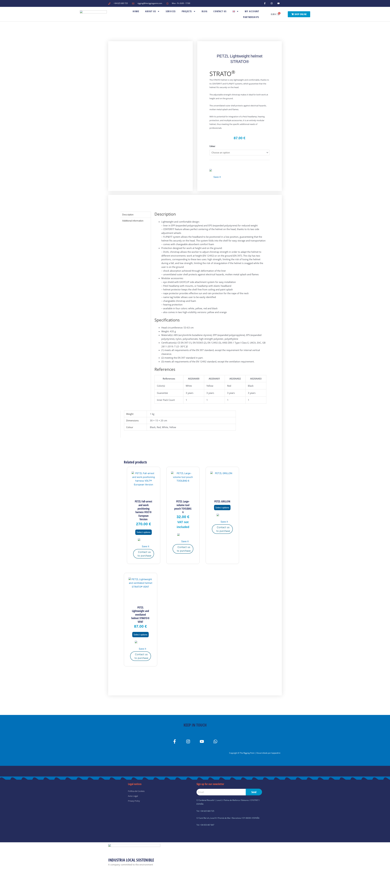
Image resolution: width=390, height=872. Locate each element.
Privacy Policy (134, 800)
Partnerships (251, 17)
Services (171, 11)
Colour (212, 146)
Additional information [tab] (132, 220)
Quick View (144, 495)
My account (252, 11)
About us (150, 11)
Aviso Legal (133, 796)
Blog (204, 11)
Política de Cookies (136, 791)
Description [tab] (127, 214)
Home (136, 11)
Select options (143, 532)
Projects (187, 11)
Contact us (219, 11)
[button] (215, 174)
